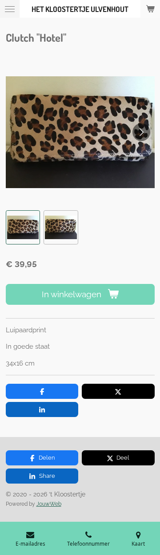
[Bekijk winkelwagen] (150, 9)
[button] (23, 227)
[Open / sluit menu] (10, 9)
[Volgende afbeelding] (141, 132)
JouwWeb (48, 504)
